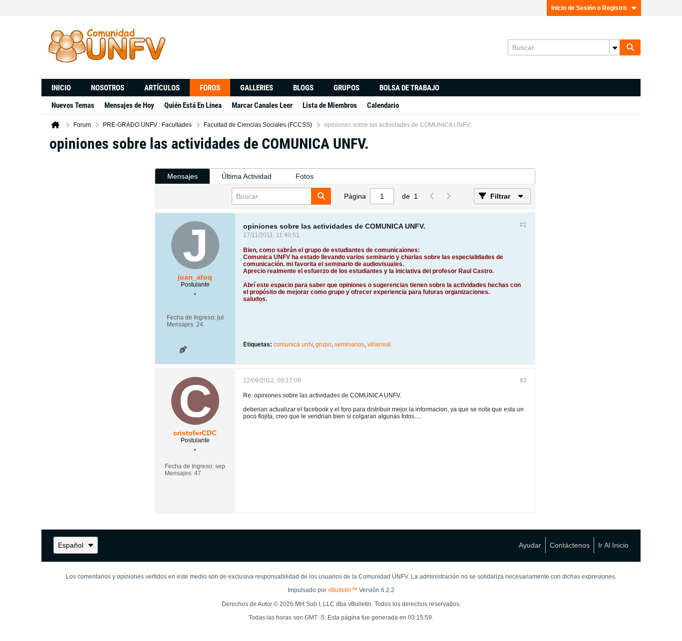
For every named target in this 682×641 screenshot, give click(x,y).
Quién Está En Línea (193, 105)
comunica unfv (293, 344)
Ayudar (530, 545)
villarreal (379, 344)
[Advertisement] (98, 310)
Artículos (162, 87)
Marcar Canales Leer (262, 105)
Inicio (61, 87)
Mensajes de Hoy (129, 105)
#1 (523, 224)
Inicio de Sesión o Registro (589, 7)
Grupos (346, 87)
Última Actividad (247, 176)
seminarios (349, 344)
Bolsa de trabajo (409, 87)
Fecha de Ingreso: (191, 317)
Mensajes (182, 176)
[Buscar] (630, 47)
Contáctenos (570, 545)
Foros (210, 87)
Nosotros (107, 87)
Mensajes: (181, 324)
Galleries (256, 87)
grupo (324, 344)
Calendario (383, 105)
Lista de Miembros (330, 105)
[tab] (182, 176)
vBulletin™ (342, 590)
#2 (523, 380)
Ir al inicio (613, 545)
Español (70, 545)
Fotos (305, 176)
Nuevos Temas (72, 105)
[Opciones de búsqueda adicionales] (614, 47)
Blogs (303, 87)
